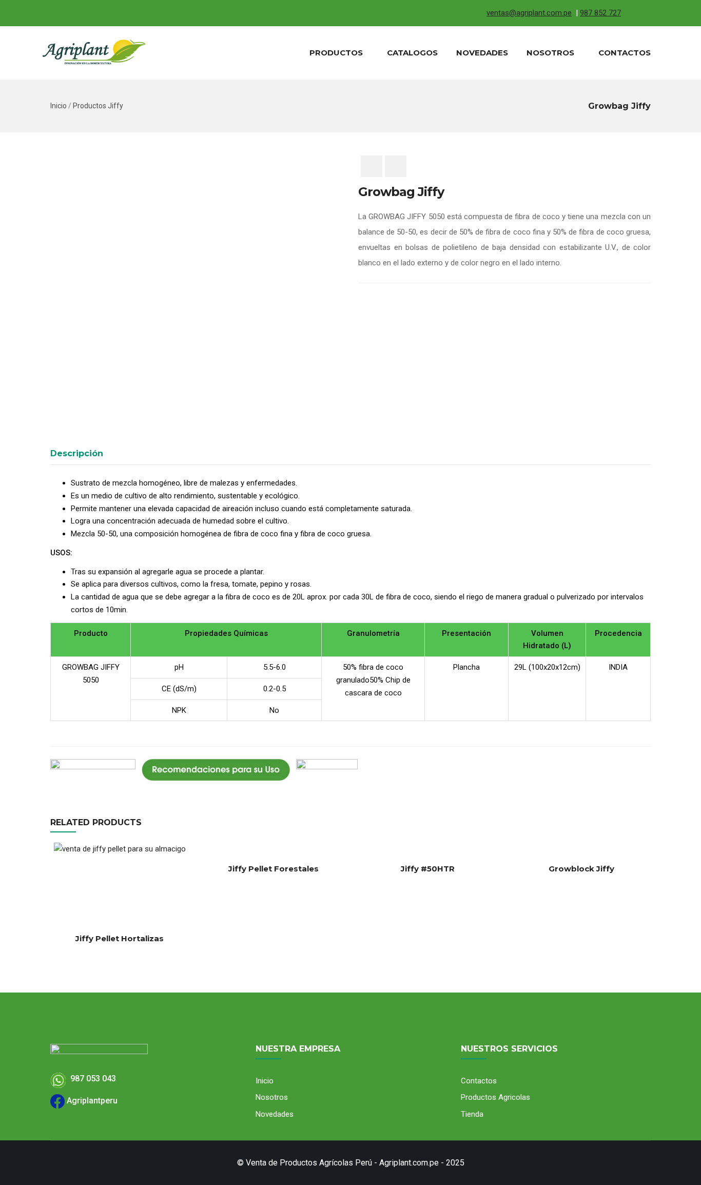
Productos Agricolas (495, 1097)
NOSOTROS (550, 52)
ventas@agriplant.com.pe (529, 12)
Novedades (275, 1114)
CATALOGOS (412, 52)
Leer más (55, 896)
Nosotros (272, 1097)
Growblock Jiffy (581, 868)
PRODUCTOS (336, 52)
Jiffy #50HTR (428, 868)
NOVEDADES (482, 52)
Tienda (472, 1114)
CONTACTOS (624, 52)
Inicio (58, 106)
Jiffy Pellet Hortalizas (119, 938)
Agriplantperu (91, 1100)
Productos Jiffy (98, 106)
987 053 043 (91, 1078)
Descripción (76, 453)
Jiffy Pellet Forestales (273, 868)
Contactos (479, 1080)
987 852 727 (600, 12)
